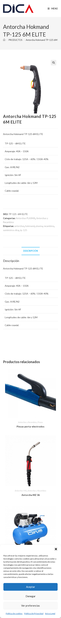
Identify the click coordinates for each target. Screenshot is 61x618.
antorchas (19, 226)
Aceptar (30, 586)
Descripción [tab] (30, 251)
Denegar (31, 596)
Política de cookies (14, 613)
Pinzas (40, 422)
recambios (49, 226)
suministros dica (11, 230)
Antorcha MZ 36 (31, 494)
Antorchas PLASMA (25, 218)
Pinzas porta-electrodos (30, 426)
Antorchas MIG (21, 490)
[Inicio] (4, 40)
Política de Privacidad (33, 613)
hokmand (30, 226)
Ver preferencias (30, 605)
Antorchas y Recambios (27, 422)
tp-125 (23, 230)
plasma (39, 226)
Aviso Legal (50, 613)
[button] (56, 549)
